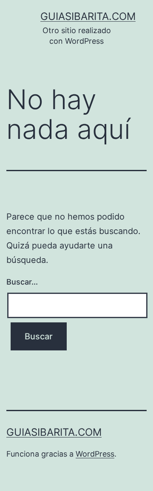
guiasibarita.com (88, 16)
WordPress (95, 453)
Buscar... (22, 281)
